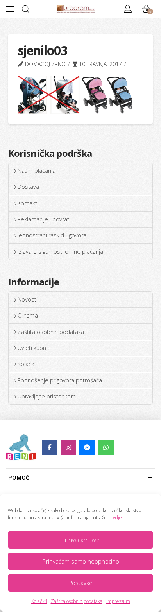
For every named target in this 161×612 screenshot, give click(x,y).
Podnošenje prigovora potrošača (60, 380)
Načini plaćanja (36, 170)
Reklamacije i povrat (43, 219)
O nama (28, 315)
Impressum (118, 601)
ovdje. (117, 517)
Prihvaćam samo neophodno (80, 561)
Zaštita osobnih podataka (76, 601)
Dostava (28, 186)
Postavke (80, 583)
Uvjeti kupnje (34, 348)
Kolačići (39, 601)
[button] (10, 9)
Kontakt (27, 203)
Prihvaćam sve (80, 540)
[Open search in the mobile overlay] (26, 9)
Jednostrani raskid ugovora (52, 235)
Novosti (28, 299)
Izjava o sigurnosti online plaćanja (60, 251)
